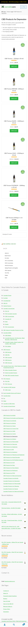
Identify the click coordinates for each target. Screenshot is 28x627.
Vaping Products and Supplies (11, 268)
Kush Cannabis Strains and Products (12, 393)
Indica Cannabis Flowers (11, 370)
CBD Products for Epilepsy (9, 439)
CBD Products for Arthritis (9, 420)
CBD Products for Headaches (10, 446)
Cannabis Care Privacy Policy (8, 621)
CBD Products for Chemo (9, 426)
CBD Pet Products (9, 265)
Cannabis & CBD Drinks (9, 403)
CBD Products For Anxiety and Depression (13, 418)
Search (14, 624)
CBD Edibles (8, 335)
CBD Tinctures (8, 362)
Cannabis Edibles (7, 332)
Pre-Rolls (7, 258)
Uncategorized (6, 300)
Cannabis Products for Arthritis (10, 478)
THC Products (6, 378)
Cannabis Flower (7, 295)
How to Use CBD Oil (8, 603)
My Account (4, 624)
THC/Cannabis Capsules (11, 313)
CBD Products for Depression (10, 436)
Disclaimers (6, 611)
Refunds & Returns (7, 606)
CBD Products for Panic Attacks (11, 467)
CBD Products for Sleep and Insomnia (12, 475)
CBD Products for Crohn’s (9, 433)
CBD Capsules (8, 270)
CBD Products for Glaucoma (10, 444)
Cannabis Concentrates (8, 308)
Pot (4, 398)
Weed (4, 401)
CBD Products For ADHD (9, 415)
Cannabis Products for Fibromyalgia (11, 483)
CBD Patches (8, 352)
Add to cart (14, 66)
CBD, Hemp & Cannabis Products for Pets (13, 330)
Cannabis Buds (6, 395)
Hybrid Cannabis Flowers (11, 372)
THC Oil (7, 311)
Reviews (5, 598)
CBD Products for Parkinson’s (10, 470)
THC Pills (7, 272)
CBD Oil (7, 253)
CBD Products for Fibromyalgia (10, 441)
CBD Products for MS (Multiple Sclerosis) (13, 460)
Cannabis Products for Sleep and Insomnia (13, 491)
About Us (5, 593)
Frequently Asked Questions (10, 596)
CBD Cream (8, 389)
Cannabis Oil (8, 319)
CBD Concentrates (9, 263)
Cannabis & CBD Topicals (9, 387)
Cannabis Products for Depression (11, 481)
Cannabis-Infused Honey (9, 406)
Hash (6, 277)
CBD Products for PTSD (9, 473)
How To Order (6, 601)
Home (4, 11)
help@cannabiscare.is (10, 581)
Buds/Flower (8, 255)
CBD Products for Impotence (10, 452)
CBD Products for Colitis (9, 431)
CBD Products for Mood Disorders (11, 457)
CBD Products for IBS (8, 449)
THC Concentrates (9, 260)
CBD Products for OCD (9, 462)
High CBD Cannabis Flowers (12, 375)
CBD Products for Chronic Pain (10, 428)
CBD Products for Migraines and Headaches (13, 454)
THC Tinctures (8, 384)
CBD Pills (7, 354)
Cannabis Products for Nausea (10, 488)
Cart (21, 623)
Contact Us (6, 590)
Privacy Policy (6, 609)
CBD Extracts (8, 360)
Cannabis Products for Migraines (11, 486)
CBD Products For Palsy (9, 465)
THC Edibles (8, 346)
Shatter (6, 275)
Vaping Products (7, 305)
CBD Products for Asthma (9, 423)
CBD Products (6, 349)
